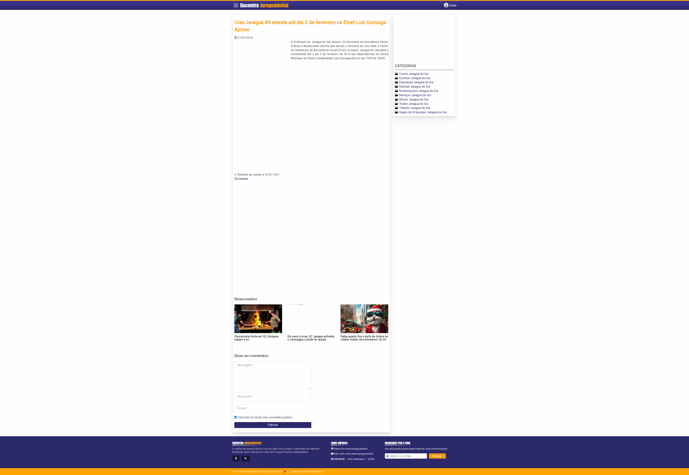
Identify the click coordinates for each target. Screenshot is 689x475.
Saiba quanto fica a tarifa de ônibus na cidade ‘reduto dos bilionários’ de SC (364, 338)
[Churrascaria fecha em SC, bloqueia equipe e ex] (258, 318)
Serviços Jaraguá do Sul (415, 95)
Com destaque (355, 459)
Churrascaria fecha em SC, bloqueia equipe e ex (256, 338)
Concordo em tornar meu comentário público (265, 417)
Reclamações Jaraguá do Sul (418, 91)
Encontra (264, 5)
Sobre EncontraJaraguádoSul (350, 448)
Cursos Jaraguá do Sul (413, 74)
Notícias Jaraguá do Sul (414, 86)
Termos (236, 471)
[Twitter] (245, 459)
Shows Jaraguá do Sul (413, 99)
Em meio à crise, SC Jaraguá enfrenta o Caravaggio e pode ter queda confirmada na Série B (310, 339)
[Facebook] (236, 459)
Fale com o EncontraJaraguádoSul (353, 453)
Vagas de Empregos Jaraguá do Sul (423, 112)
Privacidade (250, 471)
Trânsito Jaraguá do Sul (414, 108)
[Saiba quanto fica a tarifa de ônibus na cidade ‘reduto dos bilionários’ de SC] (364, 318)
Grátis (371, 459)
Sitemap (263, 471)
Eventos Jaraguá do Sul (414, 78)
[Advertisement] (261, 65)
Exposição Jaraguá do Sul (416, 82)
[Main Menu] (236, 5)
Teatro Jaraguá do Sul (413, 103)
